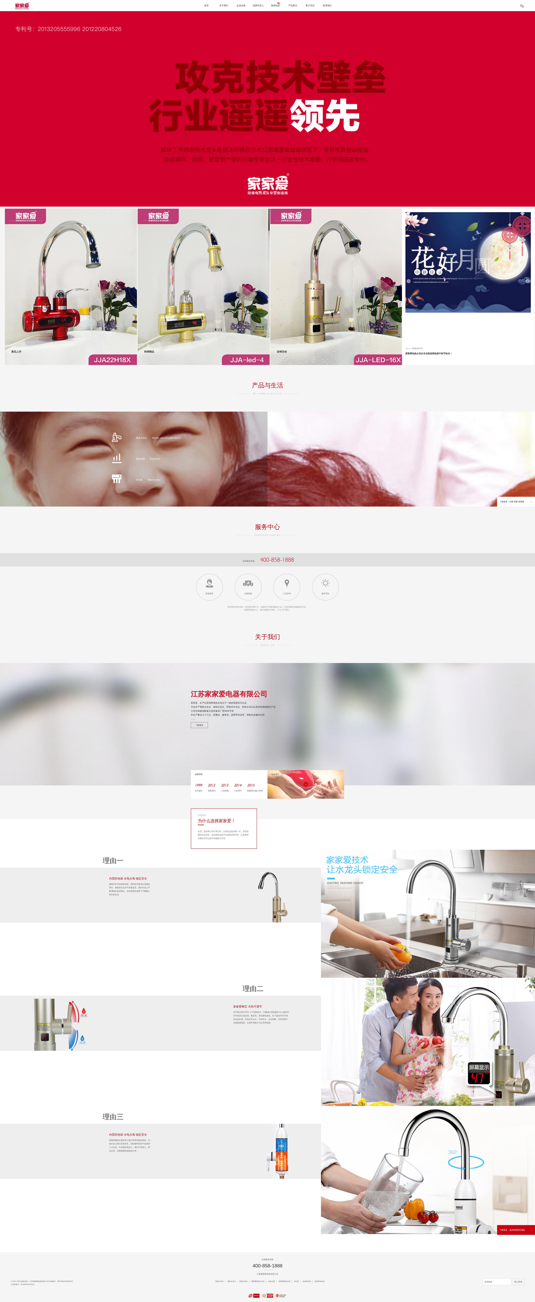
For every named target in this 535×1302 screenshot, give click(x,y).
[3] (270, 191)
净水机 (296, 1281)
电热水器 (271, 1281)
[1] (260, 191)
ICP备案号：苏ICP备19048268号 (60, 1281)
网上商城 (518, 1282)
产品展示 (292, 5)
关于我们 (223, 5)
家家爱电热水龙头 (258, 1281)
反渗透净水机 (320, 1281)
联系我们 (327, 5)
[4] (275, 191)
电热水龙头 (219, 1281)
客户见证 (310, 5)
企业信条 (241, 5)
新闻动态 (275, 5)
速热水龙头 (231, 1281)
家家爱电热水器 (284, 1281)
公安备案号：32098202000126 (22, 1284)
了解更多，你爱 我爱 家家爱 (512, 502)
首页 (206, 5)
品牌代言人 (258, 5)
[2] (265, 191)
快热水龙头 (243, 1281)
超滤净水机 (307, 1281)
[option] (468, 288)
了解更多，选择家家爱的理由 (512, 1230)
